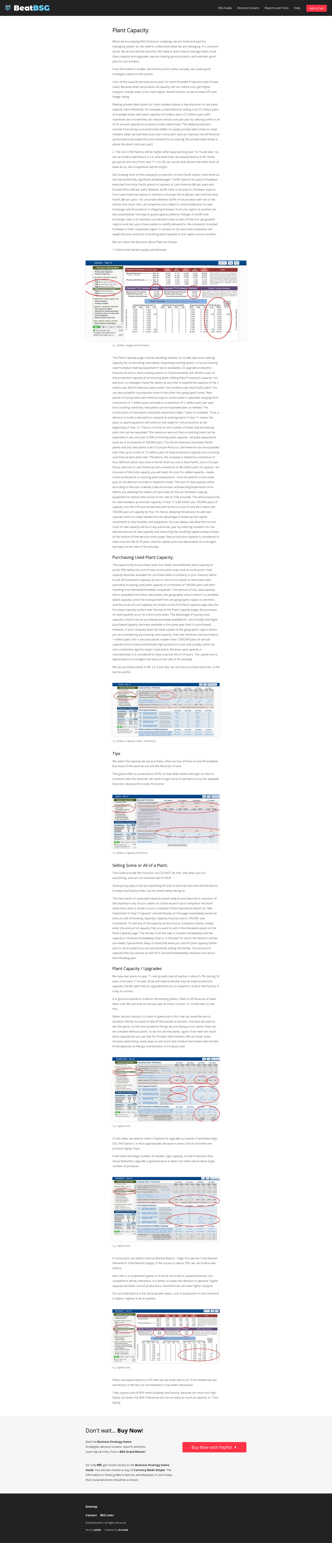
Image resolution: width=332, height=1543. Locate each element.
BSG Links (107, 1515)
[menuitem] (224, 7)
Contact (91, 1515)
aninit (97, 1529)
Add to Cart (316, 8)
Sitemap (91, 1506)
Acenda (123, 1529)
